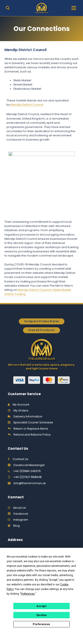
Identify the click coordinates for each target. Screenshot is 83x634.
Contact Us (20, 459)
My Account (21, 404)
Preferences (41, 624)
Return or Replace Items (31, 428)
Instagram (20, 520)
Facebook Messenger (29, 465)
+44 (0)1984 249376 (27, 471)
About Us (19, 508)
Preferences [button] (28, 593)
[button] (8, 9)
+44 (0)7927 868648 (27, 477)
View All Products (41, 330)
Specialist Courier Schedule (33, 422)
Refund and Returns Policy (32, 434)
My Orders (21, 410)
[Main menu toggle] (74, 8)
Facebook (21, 514)
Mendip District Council (27, 105)
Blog (16, 525)
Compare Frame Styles (41, 321)
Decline (42, 615)
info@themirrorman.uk (30, 483)
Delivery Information (28, 416)
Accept (41, 606)
